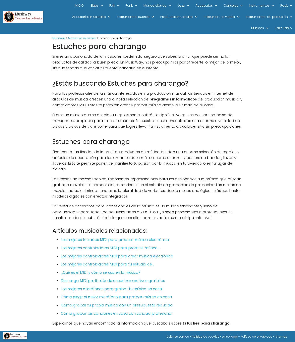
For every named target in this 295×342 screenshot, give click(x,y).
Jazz (181, 5)
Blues (95, 5)
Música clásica (155, 5)
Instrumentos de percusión (267, 16)
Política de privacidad (256, 337)
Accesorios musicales (89, 16)
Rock (284, 5)
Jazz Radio (283, 28)
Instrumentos (259, 5)
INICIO (79, 5)
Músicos (257, 28)
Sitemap (281, 337)
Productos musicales (176, 16)
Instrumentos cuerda (133, 16)
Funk (129, 5)
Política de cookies (205, 337)
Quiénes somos (177, 337)
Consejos (231, 5)
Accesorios (204, 5)
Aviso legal (230, 337)
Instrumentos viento (219, 16)
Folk (112, 5)
